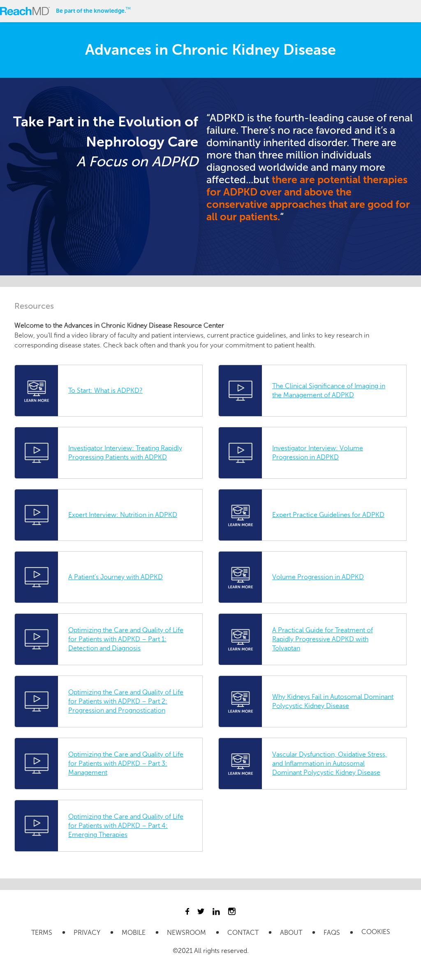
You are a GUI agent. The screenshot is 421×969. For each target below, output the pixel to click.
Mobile (134, 932)
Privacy (88, 932)
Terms (42, 932)
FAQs (333, 932)
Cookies (375, 932)
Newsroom (187, 932)
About (292, 932)
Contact (243, 932)
